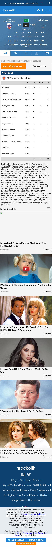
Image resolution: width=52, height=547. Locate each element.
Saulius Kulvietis (8, 118)
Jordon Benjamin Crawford (14, 100)
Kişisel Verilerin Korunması (17, 485)
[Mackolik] (9, 10)
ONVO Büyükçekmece (9, 20)
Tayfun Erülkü (8, 124)
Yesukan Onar (8, 154)
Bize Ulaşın (25, 480)
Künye (14, 480)
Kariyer (15, 500)
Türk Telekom (43, 20)
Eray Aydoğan (8, 136)
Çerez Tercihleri (16, 540)
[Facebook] (22, 475)
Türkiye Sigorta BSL (21, 45)
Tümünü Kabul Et (26, 543)
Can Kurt (5, 148)
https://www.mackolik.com (34, 514)
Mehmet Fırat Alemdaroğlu (13, 142)
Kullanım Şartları (11, 490)
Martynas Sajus (8, 106)
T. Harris (5, 88)
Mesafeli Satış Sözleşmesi (35, 490)
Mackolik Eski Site (30, 500)
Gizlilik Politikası (41, 485)
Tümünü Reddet (36, 540)
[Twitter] (29, 475)
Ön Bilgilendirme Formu (16, 495)
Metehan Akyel (8, 130)
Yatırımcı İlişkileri (39, 495)
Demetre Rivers (8, 94)
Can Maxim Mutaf (9, 112)
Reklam (37, 480)
